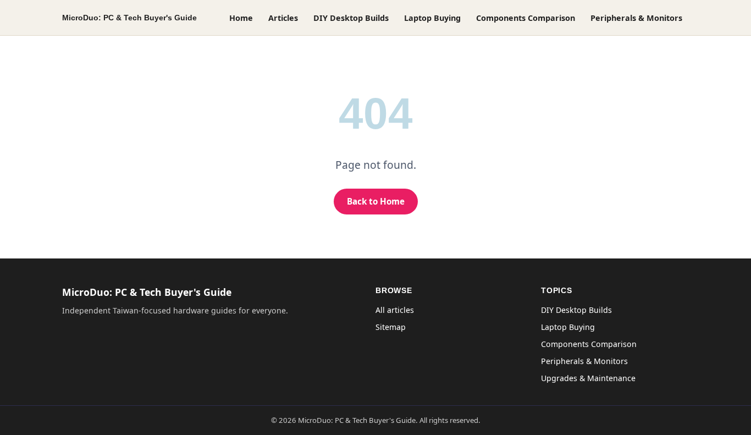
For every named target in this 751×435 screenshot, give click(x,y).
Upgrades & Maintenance (588, 378)
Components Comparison (525, 18)
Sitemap (390, 327)
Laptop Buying (432, 18)
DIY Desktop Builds (351, 18)
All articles (394, 310)
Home (241, 18)
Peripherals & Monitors (636, 18)
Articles (283, 18)
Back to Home (376, 201)
